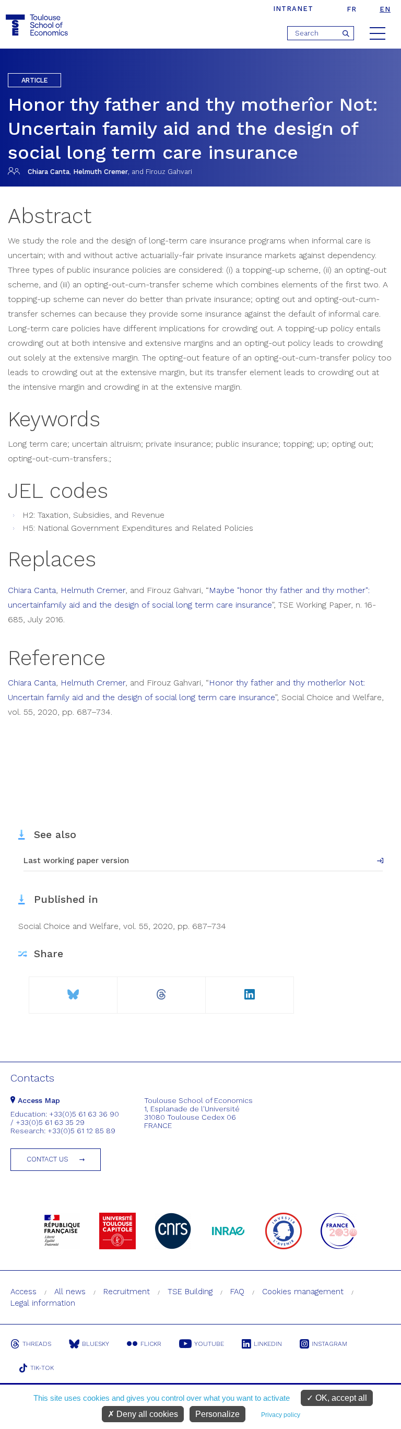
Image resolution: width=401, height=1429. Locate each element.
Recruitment (126, 1291)
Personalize (217, 1414)
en (385, 9)
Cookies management (303, 1291)
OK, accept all (340, 1397)
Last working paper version (76, 860)
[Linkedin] (249, 990)
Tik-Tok (42, 1368)
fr (352, 9)
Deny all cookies (146, 1414)
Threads (36, 1343)
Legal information (42, 1303)
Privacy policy (280, 1415)
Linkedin (268, 1343)
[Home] (38, 25)
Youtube (209, 1343)
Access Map (37, 1100)
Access (23, 1291)
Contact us (47, 1159)
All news (70, 1291)
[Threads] (161, 990)
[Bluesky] (72, 990)
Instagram (329, 1343)
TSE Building (190, 1291)
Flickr (150, 1343)
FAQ (237, 1291)
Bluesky (95, 1343)
